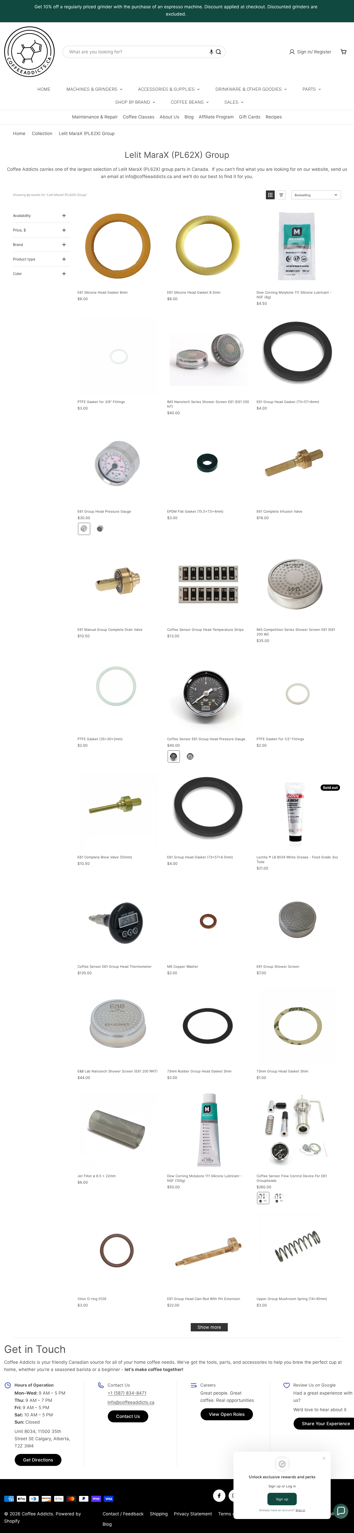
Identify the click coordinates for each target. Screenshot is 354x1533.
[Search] (218, 52)
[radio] (84, 529)
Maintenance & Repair (95, 116)
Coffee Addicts (37, 1513)
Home (19, 133)
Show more (209, 1327)
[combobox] (144, 52)
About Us (169, 116)
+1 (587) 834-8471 (127, 1393)
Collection (42, 133)
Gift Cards (249, 116)
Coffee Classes (138, 116)
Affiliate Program (216, 116)
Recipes (274, 116)
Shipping (159, 1513)
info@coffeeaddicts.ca (131, 1402)
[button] (211, 52)
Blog (189, 116)
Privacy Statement (193, 1513)
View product (335, 778)
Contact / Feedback (123, 1513)
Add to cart (156, 213)
